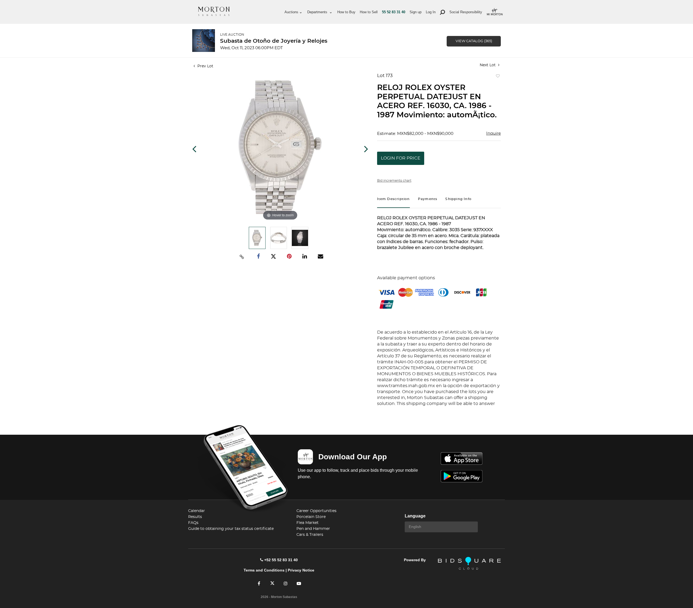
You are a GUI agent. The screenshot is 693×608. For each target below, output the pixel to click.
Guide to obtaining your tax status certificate (231, 529)
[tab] (393, 200)
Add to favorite (497, 77)
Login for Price (400, 158)
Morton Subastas (214, 11)
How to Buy (346, 12)
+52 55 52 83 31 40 (281, 560)
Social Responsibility (465, 12)
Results (195, 517)
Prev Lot (204, 66)
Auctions (291, 12)
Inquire (493, 133)
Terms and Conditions (264, 570)
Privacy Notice (301, 570)
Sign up (415, 12)
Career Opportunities (316, 511)
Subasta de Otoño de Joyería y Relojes (273, 41)
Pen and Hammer (313, 529)
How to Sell (369, 12)
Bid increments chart (394, 180)
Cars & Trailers (309, 535)
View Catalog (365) (474, 41)
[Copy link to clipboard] (242, 256)
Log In (431, 12)
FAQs (193, 523)
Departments (317, 12)
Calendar (196, 511)
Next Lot (488, 65)
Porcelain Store (311, 517)
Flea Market (307, 523)
